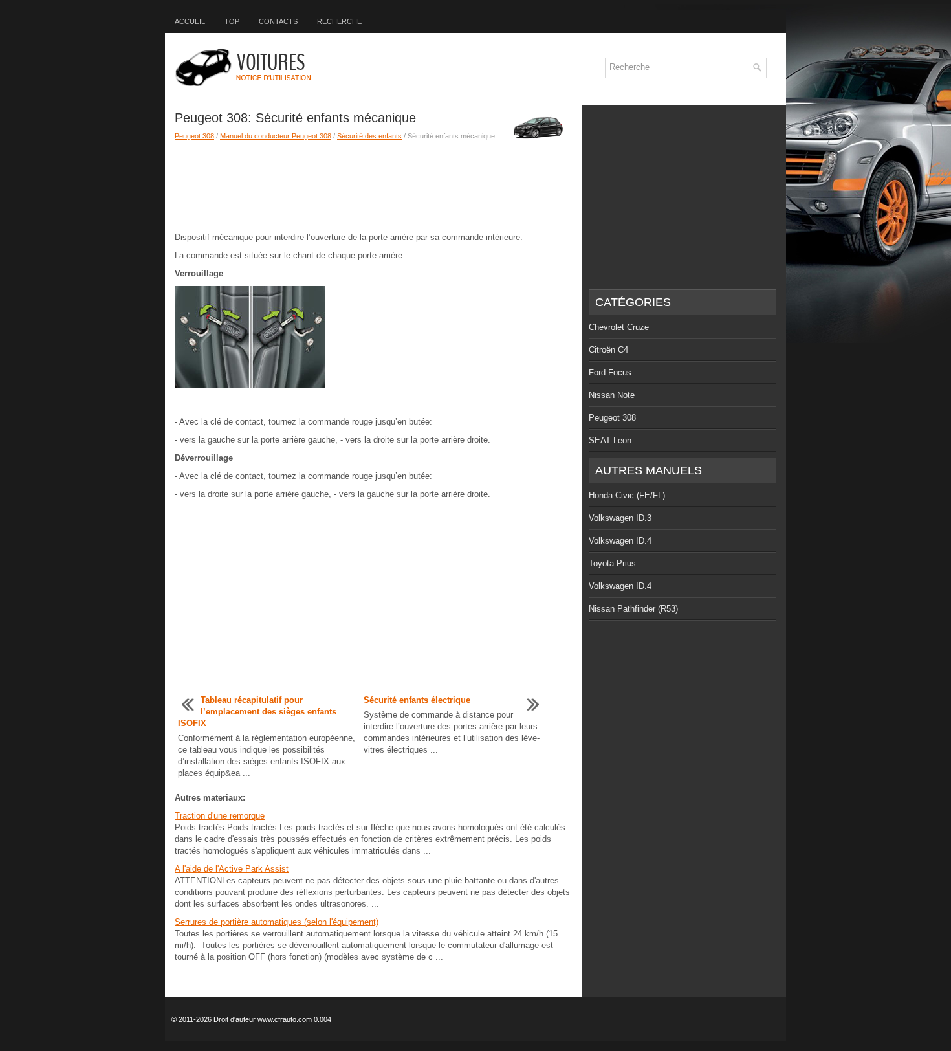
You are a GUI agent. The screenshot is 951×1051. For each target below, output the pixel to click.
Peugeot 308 (194, 136)
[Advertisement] (374, 186)
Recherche (339, 21)
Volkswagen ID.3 (620, 518)
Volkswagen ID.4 (620, 541)
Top (231, 21)
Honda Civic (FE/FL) (627, 495)
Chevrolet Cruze (619, 327)
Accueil (190, 21)
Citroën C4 (608, 350)
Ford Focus (610, 372)
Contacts (278, 21)
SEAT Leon (610, 440)
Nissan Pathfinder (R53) (633, 609)
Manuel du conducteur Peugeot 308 (275, 136)
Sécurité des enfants (369, 136)
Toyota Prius (612, 563)
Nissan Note (612, 395)
